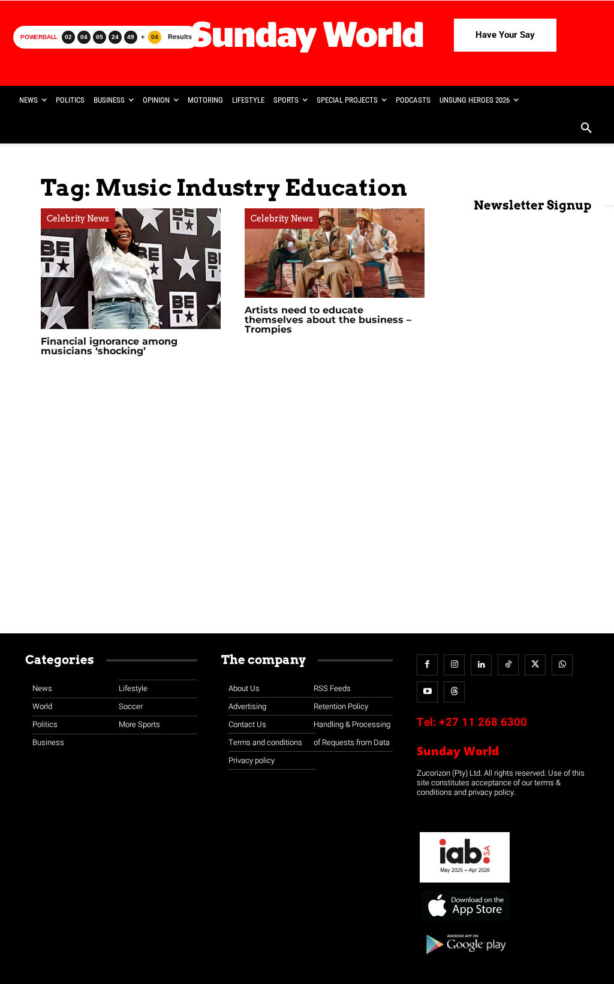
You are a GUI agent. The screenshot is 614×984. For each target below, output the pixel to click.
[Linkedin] (481, 664)
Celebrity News (78, 218)
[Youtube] (427, 691)
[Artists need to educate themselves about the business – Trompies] (335, 252)
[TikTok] (508, 664)
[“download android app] (465, 958)
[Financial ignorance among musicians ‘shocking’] (131, 268)
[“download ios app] (465, 921)
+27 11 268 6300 (483, 722)
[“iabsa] (465, 883)
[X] (535, 664)
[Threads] (454, 691)
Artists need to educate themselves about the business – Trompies (328, 319)
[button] (586, 129)
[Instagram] (454, 664)
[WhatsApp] (562, 664)
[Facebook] (427, 664)
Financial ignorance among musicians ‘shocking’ (109, 346)
